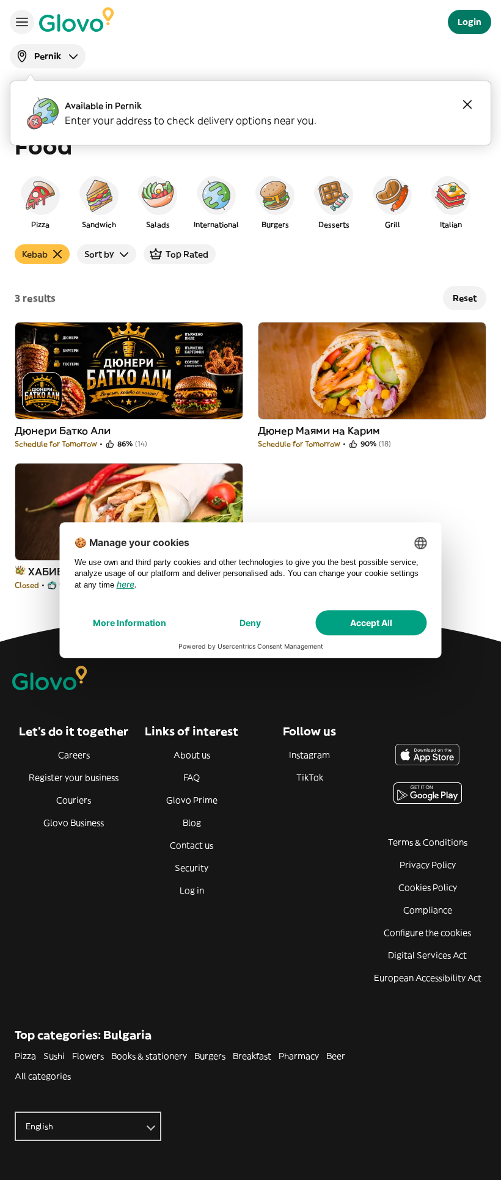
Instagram (309, 754)
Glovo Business (73, 822)
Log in (192, 890)
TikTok (309, 777)
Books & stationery (149, 1056)
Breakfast (252, 1056)
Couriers (73, 800)
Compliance (427, 910)
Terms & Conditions (427, 842)
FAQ (191, 777)
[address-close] (467, 104)
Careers (74, 754)
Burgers (209, 1056)
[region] (250, 201)
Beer (335, 1056)
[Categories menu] (22, 22)
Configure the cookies (427, 932)
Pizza (25, 1056)
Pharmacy (299, 1056)
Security (191, 867)
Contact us (191, 845)
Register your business (74, 777)
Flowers (88, 1056)
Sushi (54, 1056)
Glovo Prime (192, 800)
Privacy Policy (428, 864)
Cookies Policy (427, 887)
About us (192, 754)
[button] (40, 201)
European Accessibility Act (427, 977)
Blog (192, 822)
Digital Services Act (427, 955)
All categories (43, 1076)
